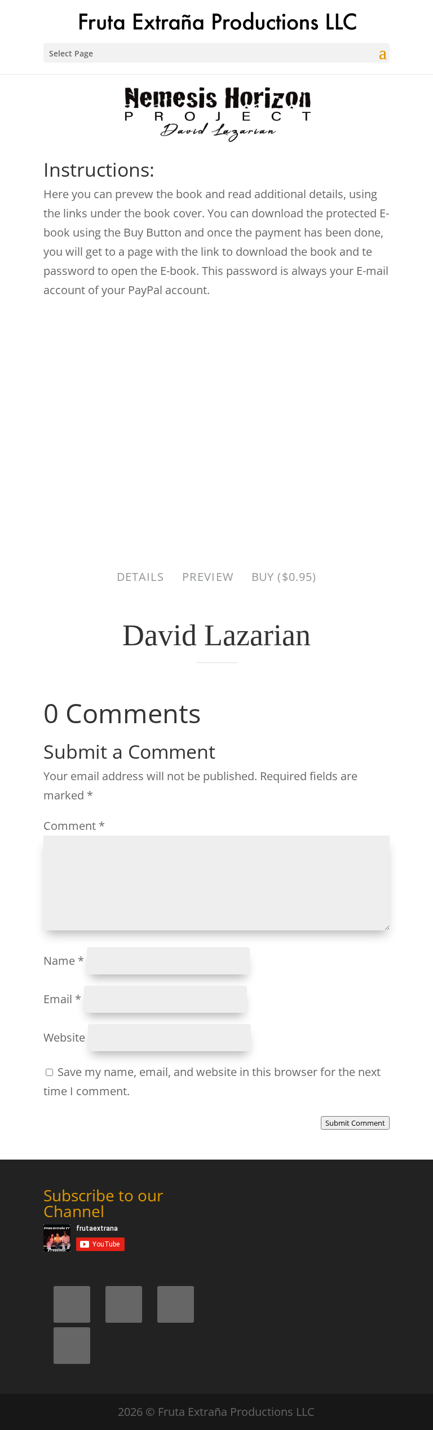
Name (63, 960)
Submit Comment (355, 1123)
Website (64, 1037)
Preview (207, 576)
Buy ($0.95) (283, 576)
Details (140, 576)
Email (62, 999)
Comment (74, 825)
